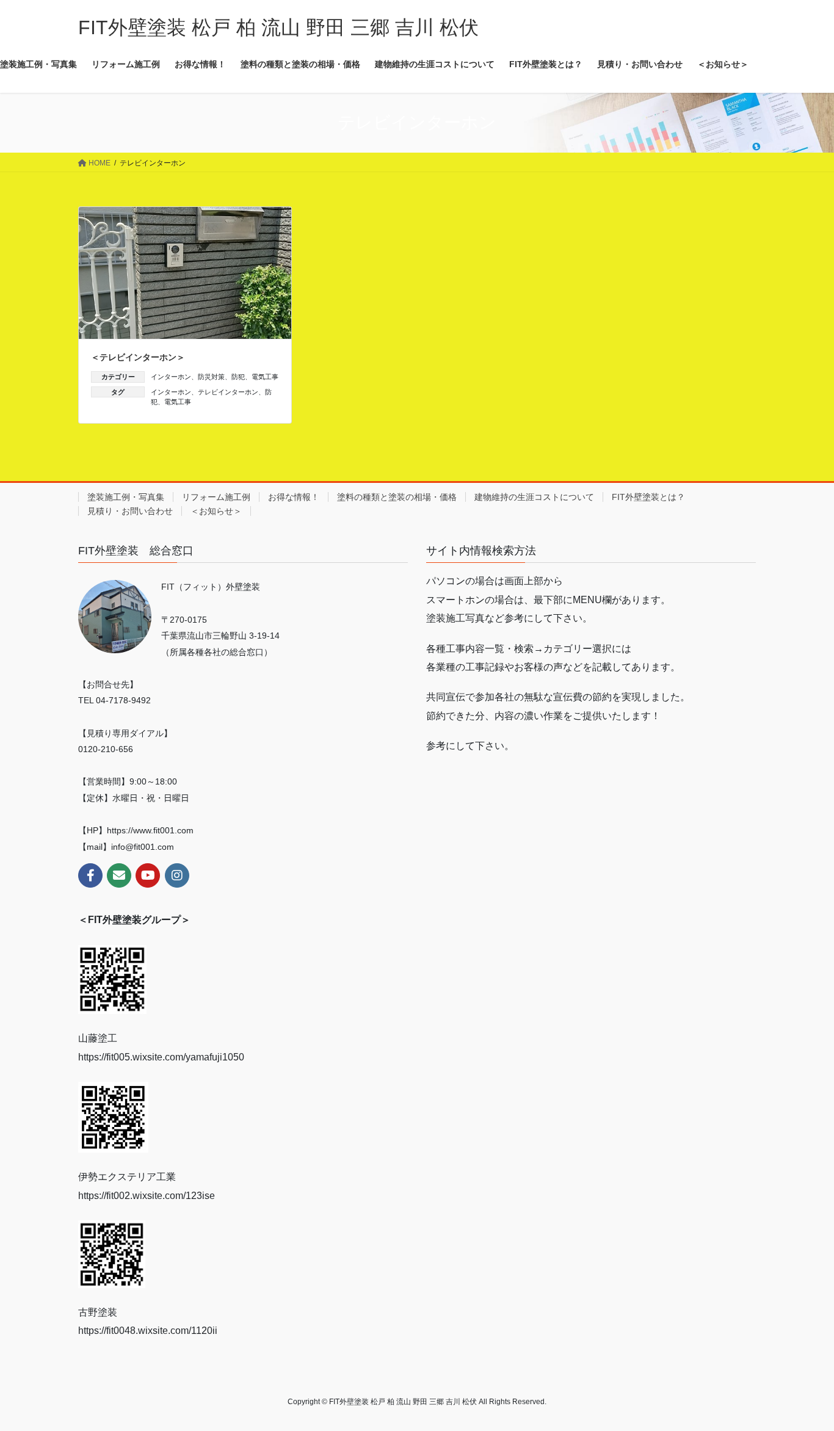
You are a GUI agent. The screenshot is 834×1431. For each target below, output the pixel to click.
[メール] (119, 875)
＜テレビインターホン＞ (138, 357)
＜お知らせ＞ (216, 511)
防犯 (238, 376)
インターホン (171, 376)
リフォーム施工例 (216, 497)
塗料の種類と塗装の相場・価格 (397, 497)
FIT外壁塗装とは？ (648, 497)
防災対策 (211, 376)
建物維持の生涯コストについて (534, 497)
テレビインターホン (228, 392)
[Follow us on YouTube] (148, 875)
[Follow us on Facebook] (90, 875)
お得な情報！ (293, 497)
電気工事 (265, 376)
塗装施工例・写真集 (125, 497)
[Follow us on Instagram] (177, 875)
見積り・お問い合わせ (130, 511)
